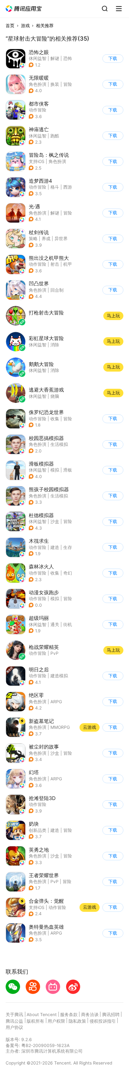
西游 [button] (67, 187)
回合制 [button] (57, 290)
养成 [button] (46, 238)
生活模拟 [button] (59, 444)
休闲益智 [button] (37, 58)
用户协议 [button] (14, 1027)
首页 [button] (10, 25)
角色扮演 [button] (37, 84)
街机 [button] (67, 624)
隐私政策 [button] (77, 1021)
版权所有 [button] (35, 1021)
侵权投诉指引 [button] (103, 1021)
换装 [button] (54, 84)
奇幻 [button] (67, 573)
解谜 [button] (54, 58)
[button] (24, 8)
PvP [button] (54, 881)
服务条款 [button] (69, 1014)
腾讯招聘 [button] (111, 1014)
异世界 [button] (61, 238)
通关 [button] (54, 624)
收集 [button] (54, 418)
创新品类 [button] (37, 830)
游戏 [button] (25, 25)
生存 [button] (67, 547)
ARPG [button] (56, 701)
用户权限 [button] (56, 1021)
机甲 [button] (67, 264)
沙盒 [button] (54, 521)
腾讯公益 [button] (14, 1021)
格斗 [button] (54, 187)
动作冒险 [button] (37, 109)
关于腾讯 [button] (14, 1014)
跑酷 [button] (54, 135)
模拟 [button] (54, 469)
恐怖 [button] (67, 58)
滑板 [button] (67, 469)
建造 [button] (54, 547)
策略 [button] (33, 238)
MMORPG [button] (60, 727)
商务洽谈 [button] (90, 1014)
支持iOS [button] (36, 161)
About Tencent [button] (42, 1014)
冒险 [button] (67, 84)
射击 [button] (54, 264)
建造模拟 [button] (59, 675)
